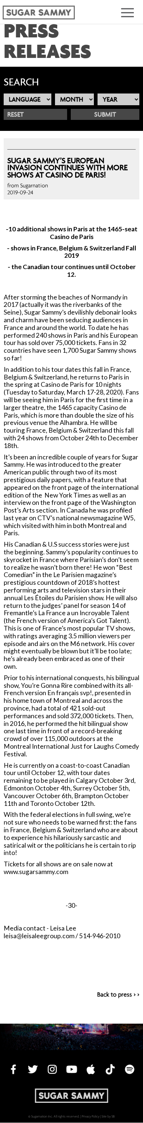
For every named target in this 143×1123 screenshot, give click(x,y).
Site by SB (108, 1116)
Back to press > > (118, 994)
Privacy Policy (90, 1116)
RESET (15, 114)
